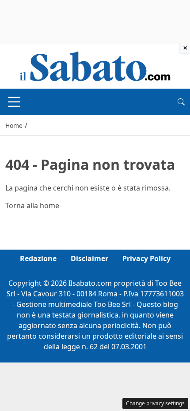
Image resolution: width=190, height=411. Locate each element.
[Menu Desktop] (14, 102)
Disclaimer (89, 258)
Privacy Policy (146, 258)
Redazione (38, 258)
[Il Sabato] (95, 66)
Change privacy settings (155, 403)
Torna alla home (32, 205)
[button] (181, 102)
